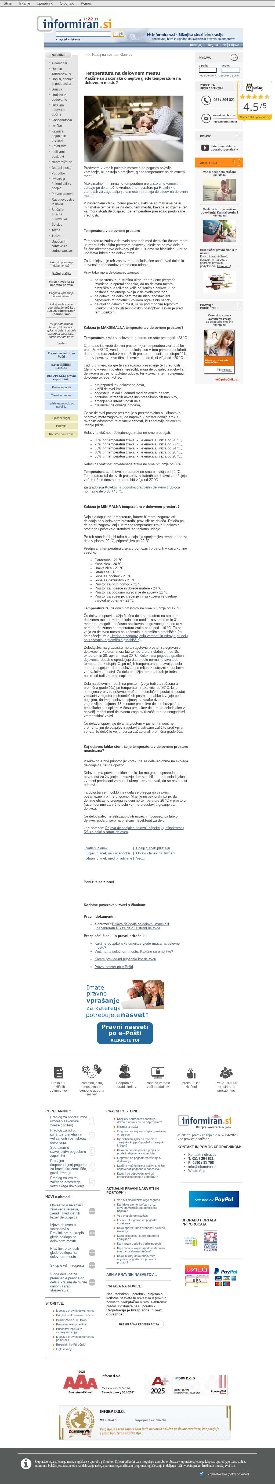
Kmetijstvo (59, 146)
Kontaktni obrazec (202, 1155)
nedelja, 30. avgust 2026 (208, 45)
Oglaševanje (64, 1349)
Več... (140, 858)
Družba (57, 89)
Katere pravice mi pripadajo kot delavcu (125, 959)
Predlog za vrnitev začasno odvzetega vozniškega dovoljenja (67, 1182)
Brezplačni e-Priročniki (70, 1344)
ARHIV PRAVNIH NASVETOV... (131, 1275)
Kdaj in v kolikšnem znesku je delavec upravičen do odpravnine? (139, 1120)
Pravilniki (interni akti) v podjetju (61, 183)
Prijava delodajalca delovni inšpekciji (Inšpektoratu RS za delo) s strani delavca (132, 926)
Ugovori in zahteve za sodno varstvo (62, 246)
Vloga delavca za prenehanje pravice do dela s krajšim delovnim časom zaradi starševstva (68, 1282)
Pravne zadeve (63, 194)
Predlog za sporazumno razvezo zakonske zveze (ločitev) (68, 1121)
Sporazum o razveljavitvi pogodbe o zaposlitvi (68, 1152)
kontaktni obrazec (224, 115)
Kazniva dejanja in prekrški (59, 136)
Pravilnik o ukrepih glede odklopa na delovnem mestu (64, 1252)
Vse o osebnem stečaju (132, 1215)
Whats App (196, 1171)
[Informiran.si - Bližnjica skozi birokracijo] (165, 1054)
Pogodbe (58, 173)
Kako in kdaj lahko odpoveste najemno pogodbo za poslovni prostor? (136, 1259)
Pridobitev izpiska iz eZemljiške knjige (69, 1330)
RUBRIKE (58, 55)
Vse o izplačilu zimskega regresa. (139, 1200)
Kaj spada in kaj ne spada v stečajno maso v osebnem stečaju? (141, 1249)
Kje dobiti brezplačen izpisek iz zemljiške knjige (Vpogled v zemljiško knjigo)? (141, 1142)
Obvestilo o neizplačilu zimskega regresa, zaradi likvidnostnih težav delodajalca (67, 1211)
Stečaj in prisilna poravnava (59, 214)
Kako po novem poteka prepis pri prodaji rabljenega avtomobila (138, 1151)
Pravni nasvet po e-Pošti (114, 967)
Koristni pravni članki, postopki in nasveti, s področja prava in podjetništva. (218, 258)
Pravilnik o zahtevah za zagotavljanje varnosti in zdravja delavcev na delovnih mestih (136, 192)
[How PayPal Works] (214, 1206)
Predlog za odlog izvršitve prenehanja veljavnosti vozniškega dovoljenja (68, 1136)
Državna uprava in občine (58, 109)
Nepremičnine (62, 162)
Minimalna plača (127, 1126)
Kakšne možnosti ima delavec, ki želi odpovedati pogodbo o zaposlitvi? (141, 1167)
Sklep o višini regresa (67, 1265)
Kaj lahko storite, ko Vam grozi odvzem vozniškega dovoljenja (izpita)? (137, 1208)
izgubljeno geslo (229, 75)
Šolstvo (57, 224)
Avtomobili (59, 63)
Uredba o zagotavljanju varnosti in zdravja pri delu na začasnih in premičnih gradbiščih (136, 638)
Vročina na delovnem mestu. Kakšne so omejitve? (134, 951)
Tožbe (56, 230)
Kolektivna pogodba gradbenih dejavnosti (137, 487)
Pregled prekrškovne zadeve (75, 1315)
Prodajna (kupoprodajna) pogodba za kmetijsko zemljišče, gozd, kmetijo (68, 1167)
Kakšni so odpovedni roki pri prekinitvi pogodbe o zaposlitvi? (137, 1175)
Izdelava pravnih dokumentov (75, 1310)
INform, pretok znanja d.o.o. (201, 1135)
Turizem (57, 236)
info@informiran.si (225, 121)
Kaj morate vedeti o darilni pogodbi (139, 1243)
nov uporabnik (207, 75)
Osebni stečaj (61, 168)
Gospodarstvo (62, 120)
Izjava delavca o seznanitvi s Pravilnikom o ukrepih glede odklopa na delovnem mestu (67, 1233)
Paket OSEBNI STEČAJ (72, 1319)
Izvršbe (57, 126)
